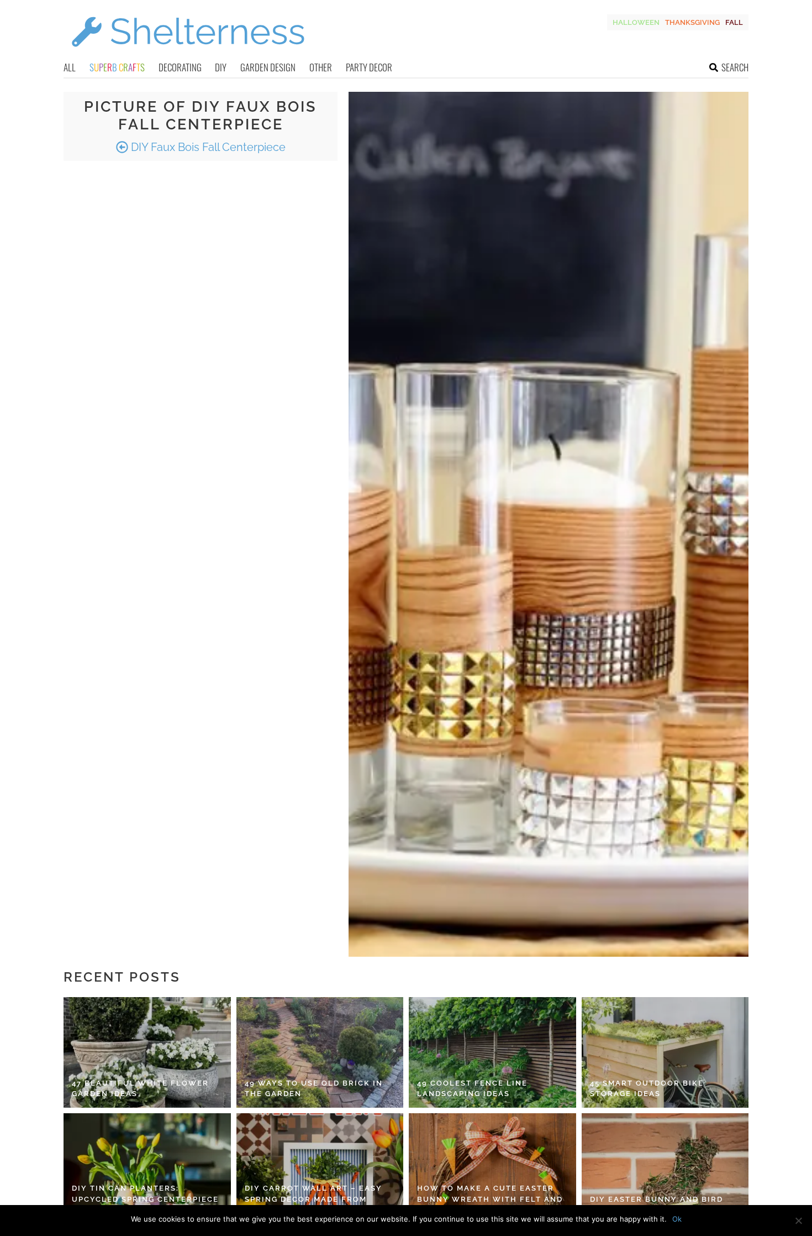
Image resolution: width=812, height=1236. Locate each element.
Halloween (636, 22)
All (70, 67)
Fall (734, 22)
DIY (220, 67)
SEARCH (734, 67)
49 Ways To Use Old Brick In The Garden (314, 1088)
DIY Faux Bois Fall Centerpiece (207, 147)
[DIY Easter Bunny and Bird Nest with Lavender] (665, 1168)
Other (320, 67)
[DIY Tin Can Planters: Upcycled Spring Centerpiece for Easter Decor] (147, 1168)
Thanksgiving (692, 22)
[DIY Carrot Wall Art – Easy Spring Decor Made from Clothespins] (320, 1168)
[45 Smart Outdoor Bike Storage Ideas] (665, 1052)
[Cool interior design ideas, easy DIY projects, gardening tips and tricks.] (188, 53)
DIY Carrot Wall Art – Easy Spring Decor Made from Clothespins (313, 1199)
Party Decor (369, 67)
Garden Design (268, 67)
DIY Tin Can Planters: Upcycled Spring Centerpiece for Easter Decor (145, 1199)
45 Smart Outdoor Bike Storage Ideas (647, 1088)
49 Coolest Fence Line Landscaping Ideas (472, 1088)
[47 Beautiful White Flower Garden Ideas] (147, 1052)
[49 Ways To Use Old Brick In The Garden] (320, 1052)
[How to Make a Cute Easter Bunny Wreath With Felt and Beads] (492, 1168)
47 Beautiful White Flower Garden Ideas (140, 1088)
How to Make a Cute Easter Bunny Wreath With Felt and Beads (490, 1199)
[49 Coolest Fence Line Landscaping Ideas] (492, 1052)
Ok (677, 1218)
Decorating (180, 67)
